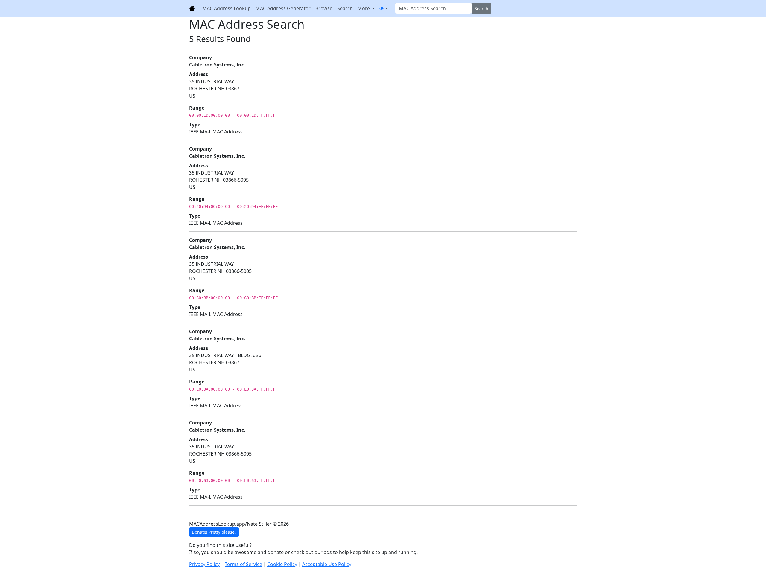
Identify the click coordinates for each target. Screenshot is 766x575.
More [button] (364, 8)
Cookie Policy (282, 564)
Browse (323, 8)
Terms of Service (243, 564)
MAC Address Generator (283, 8)
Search (345, 8)
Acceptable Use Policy (326, 564)
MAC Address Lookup (226, 8)
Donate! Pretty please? (214, 532)
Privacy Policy (204, 564)
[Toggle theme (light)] (383, 8)
